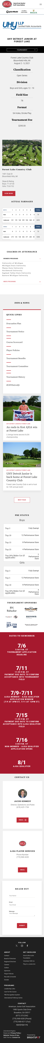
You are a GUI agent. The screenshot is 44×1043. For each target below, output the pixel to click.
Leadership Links (9, 989)
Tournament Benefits (16, 358)
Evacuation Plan (13, 323)
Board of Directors (10, 958)
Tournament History (15, 377)
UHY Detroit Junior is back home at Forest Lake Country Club (21, 477)
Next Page (22, 500)
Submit (22, 925)
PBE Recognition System (12, 995)
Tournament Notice (15, 331)
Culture (6, 967)
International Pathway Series (13, 998)
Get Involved (29, 952)
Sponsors (7, 970)
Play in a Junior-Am (29, 964)
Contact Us (16, 1037)
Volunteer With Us (29, 961)
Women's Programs (10, 258)
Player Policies (13, 350)
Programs (9, 985)
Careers (6, 964)
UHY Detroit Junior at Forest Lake (18, 423)
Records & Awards (10, 977)
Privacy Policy (15, 1033)
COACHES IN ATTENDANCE (22, 252)
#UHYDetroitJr (13, 385)
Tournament (22, 50)
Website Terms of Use (11, 1035)
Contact (6, 955)
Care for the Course (10, 992)
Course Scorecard (14, 342)
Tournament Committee (17, 366)
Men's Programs (9, 281)
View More (9, 193)
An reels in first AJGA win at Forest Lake (21, 429)
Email (21, 820)
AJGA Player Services (22, 851)
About (7, 952)
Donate (6, 980)
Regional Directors (10, 961)
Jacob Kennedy (22, 801)
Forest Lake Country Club (17, 169)
